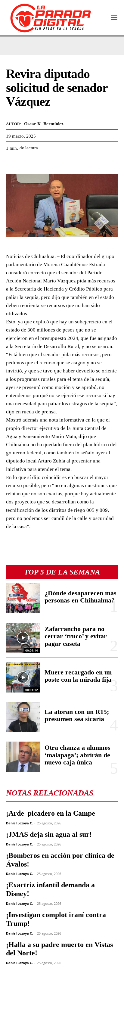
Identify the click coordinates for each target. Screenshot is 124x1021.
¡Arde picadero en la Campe (50, 813)
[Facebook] (12, 163)
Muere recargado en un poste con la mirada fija (78, 675)
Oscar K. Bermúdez (44, 123)
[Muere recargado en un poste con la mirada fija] (23, 677)
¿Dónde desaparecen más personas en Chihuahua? (80, 596)
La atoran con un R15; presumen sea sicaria (77, 715)
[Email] (67, 163)
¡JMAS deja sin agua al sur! (49, 834)
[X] (26, 163)
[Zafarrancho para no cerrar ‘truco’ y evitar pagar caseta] (23, 638)
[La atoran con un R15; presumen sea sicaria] (23, 717)
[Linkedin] (54, 163)
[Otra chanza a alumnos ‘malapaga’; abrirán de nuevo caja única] (23, 757)
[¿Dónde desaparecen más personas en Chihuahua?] (23, 598)
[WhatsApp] (40, 163)
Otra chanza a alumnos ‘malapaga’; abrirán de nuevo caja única (77, 755)
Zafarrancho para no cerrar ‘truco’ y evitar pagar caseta (76, 636)
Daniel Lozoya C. (19, 823)
